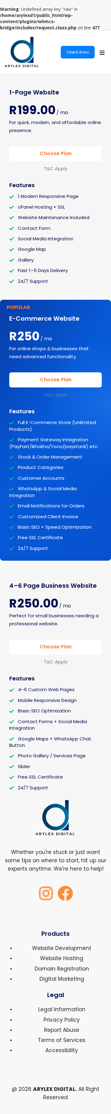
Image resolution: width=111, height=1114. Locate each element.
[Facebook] (65, 893)
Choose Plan (56, 153)
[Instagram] (46, 893)
